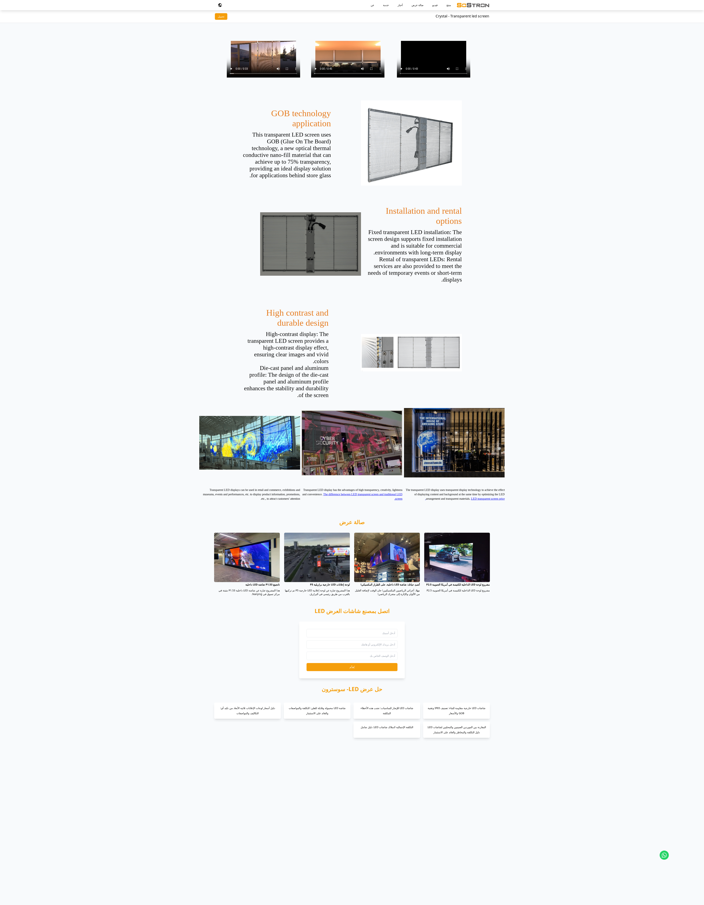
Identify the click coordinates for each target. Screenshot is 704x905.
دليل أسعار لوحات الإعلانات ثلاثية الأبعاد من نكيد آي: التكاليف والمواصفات (247, 710)
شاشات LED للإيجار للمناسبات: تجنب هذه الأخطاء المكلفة (387, 710)
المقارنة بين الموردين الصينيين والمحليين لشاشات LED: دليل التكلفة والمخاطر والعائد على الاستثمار (456, 729)
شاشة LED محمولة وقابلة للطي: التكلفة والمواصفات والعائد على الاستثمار (317, 710)
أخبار (400, 5)
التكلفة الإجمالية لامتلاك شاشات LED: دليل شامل (387, 727)
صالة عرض (417, 5)
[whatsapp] (664, 855)
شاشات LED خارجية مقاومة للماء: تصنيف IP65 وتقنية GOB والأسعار (456, 710)
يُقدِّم (352, 667)
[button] (220, 5)
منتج (448, 5)
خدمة (386, 5)
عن (372, 5)
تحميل (221, 16)
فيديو (435, 5)
